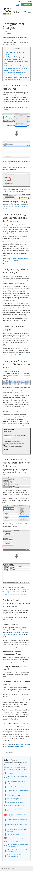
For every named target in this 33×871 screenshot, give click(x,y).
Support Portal (26, 4)
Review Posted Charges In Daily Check (17, 787)
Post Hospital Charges (13, 834)
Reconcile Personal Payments (15, 802)
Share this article (6, 33)
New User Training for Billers (15, 799)
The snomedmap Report (13, 795)
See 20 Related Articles (8, 32)
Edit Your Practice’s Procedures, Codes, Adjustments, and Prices (17, 845)
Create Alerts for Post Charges (14, 66)
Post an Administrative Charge (15, 838)
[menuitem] (17, 1)
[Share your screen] (17, 5)
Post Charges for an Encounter (15, 805)
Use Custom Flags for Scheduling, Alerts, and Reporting (16, 855)
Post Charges (10, 773)
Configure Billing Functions (20, 769)
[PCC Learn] (13, 11)
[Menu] (28, 11)
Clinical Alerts (19, 355)
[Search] (24, 11)
